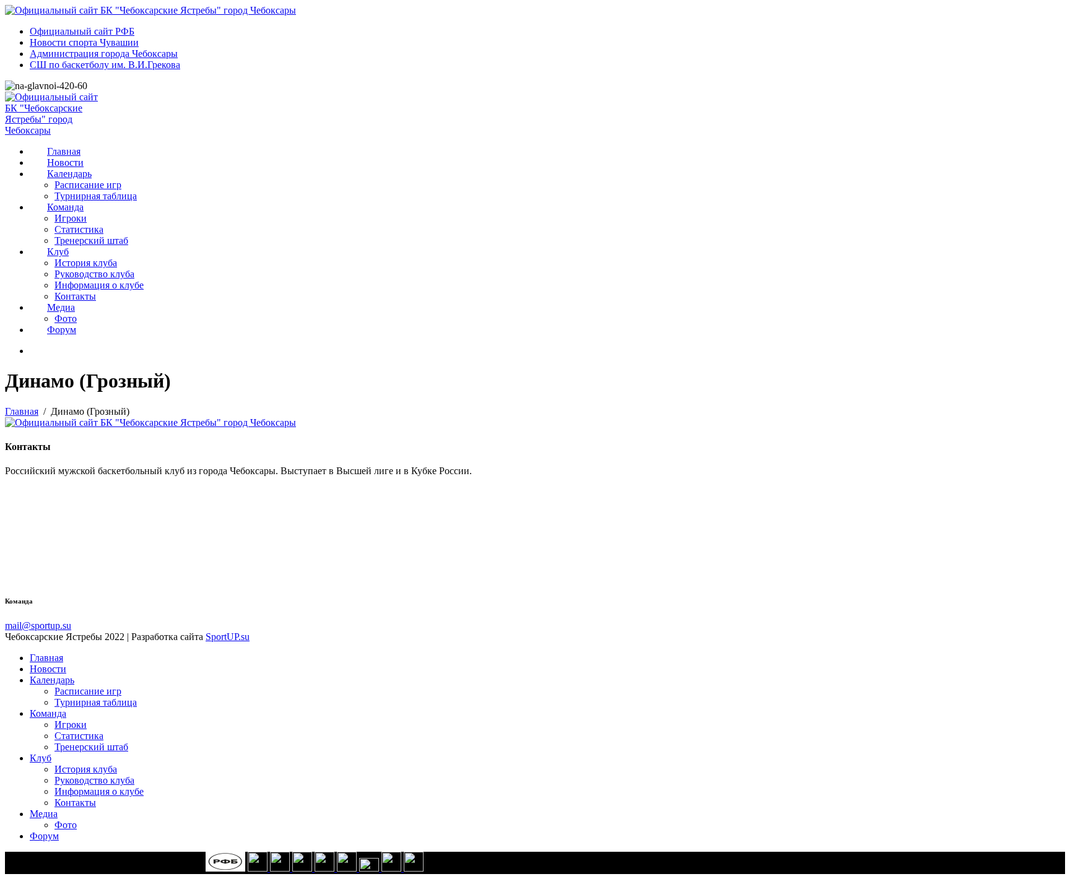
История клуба (85, 263)
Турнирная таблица (95, 196)
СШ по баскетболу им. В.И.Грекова (105, 64)
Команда (65, 207)
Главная (63, 151)
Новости (65, 162)
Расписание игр (87, 185)
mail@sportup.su (38, 625)
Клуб (58, 251)
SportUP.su (228, 636)
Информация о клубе (99, 285)
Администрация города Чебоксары (104, 53)
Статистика (78, 229)
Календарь (69, 173)
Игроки (70, 218)
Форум (61, 329)
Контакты (75, 296)
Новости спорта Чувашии (84, 42)
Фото (65, 318)
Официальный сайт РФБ (82, 31)
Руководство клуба (94, 274)
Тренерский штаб (91, 240)
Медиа (61, 307)
